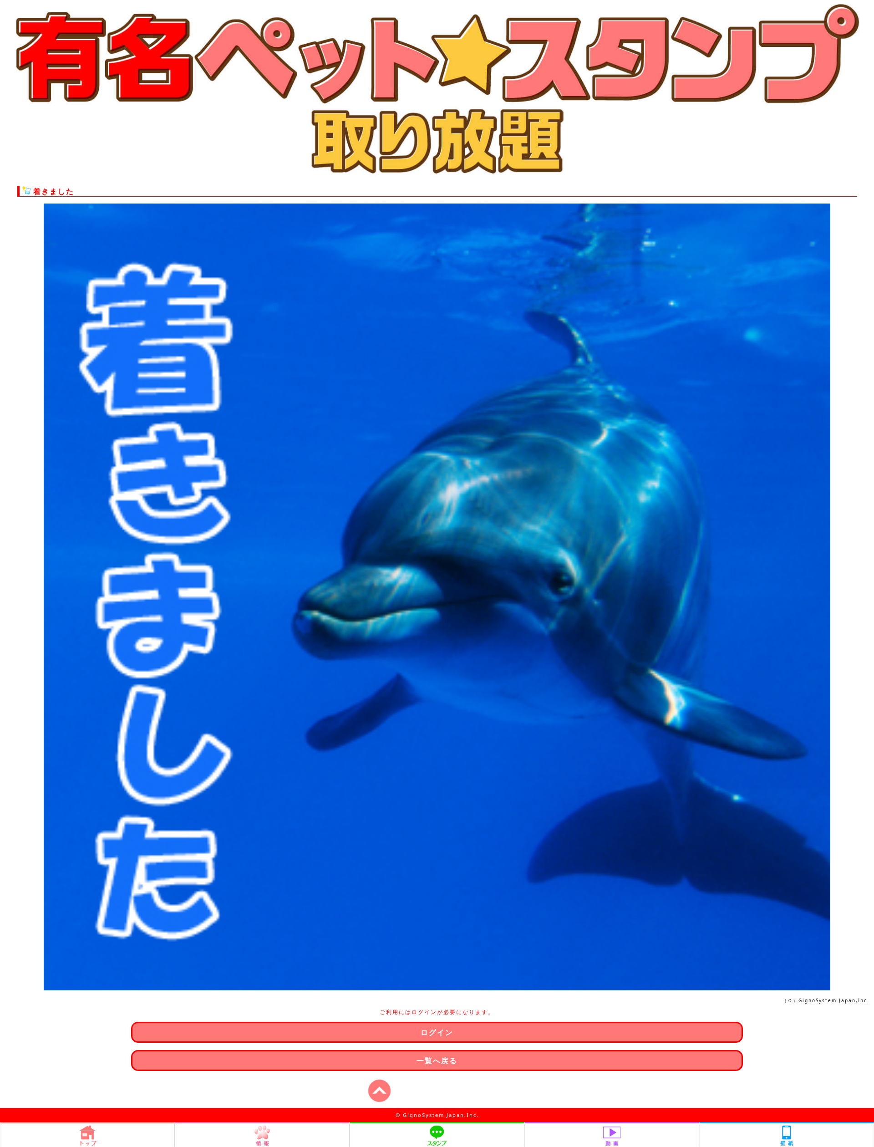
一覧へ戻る (437, 1060)
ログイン (437, 1032)
